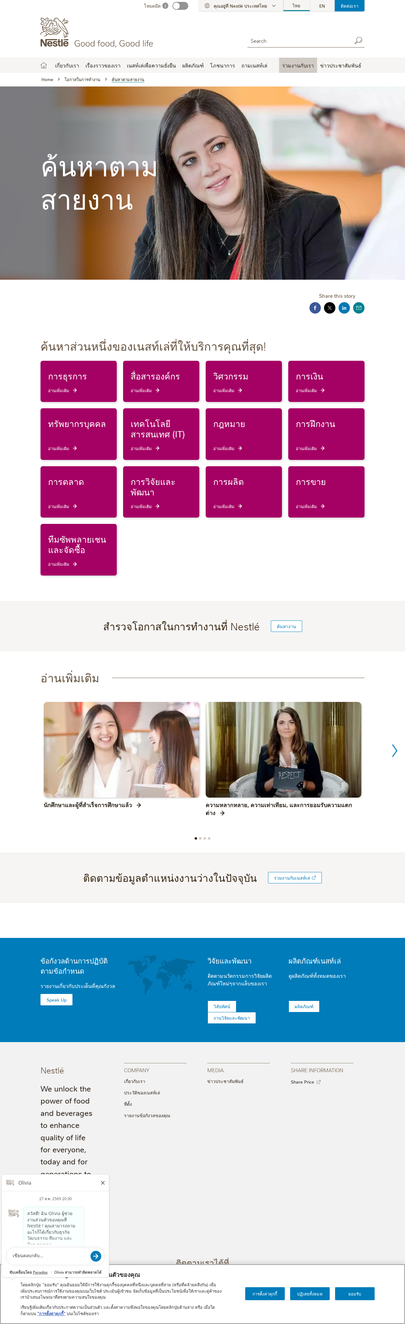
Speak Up (56, 1000)
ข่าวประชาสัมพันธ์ (225, 1081)
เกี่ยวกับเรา (134, 1081)
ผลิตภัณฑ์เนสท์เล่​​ (315, 960)
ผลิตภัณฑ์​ (304, 1006)
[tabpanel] (121, 761)
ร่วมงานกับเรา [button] (298, 65)
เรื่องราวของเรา (103, 65)
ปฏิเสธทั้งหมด (309, 1293)
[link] (314, 878)
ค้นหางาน (286, 626)
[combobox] (298, 40)
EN (322, 6)
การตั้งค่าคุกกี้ (264, 1293)
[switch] (180, 6)
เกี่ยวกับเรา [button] (67, 65)
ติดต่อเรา (349, 6)
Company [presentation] (136, 1069)
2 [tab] (200, 838)
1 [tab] (196, 838)
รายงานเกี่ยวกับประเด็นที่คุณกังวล (77, 985)
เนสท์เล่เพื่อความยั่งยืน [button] (151, 65)
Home (43, 65)
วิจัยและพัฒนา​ (230, 960)
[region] (202, 1294)
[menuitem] (297, 5)
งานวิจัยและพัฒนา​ (232, 1018)
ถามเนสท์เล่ (254, 65)
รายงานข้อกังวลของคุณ (147, 1115)
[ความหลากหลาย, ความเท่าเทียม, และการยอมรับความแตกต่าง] (283, 750)
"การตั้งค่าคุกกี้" (51, 1313)
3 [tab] (204, 838)
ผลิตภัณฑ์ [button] (193, 65)
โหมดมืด (152, 6)
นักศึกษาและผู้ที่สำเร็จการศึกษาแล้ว (88, 804)
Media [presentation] (215, 1069)
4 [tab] (209, 838)
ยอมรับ (354, 1293)
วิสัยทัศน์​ (222, 1006)
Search (358, 40)
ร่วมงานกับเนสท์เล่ (292, 878)
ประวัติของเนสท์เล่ (142, 1092)
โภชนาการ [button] (222, 65)
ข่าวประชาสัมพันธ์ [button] (340, 65)
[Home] (97, 33)
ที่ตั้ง (128, 1104)
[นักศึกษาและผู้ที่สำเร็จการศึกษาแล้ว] (121, 750)
